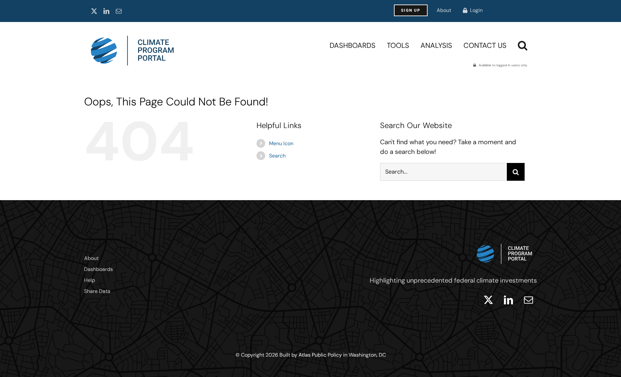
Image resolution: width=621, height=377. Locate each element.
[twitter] (94, 11)
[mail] (119, 11)
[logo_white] (504, 242)
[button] (523, 45)
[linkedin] (106, 11)
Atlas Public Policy (320, 354)
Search (277, 155)
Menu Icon (281, 143)
